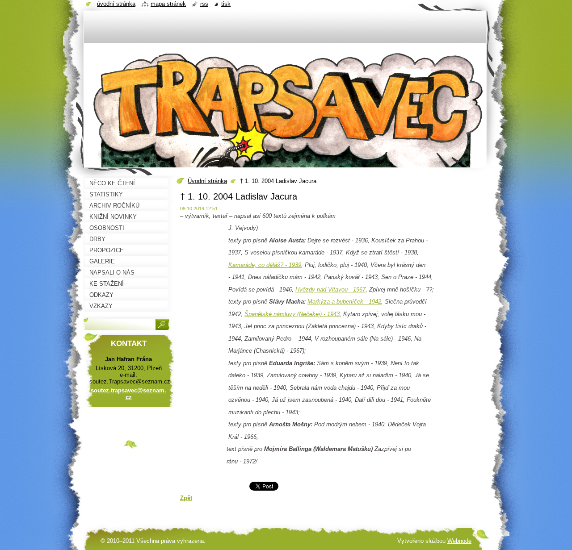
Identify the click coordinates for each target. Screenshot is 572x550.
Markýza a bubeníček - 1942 (344, 301)
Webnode (459, 541)
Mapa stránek (168, 3)
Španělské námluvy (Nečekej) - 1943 (292, 314)
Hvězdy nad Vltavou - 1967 (330, 289)
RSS (204, 3)
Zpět (186, 498)
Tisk (226, 3)
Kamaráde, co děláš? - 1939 (264, 265)
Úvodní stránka (207, 181)
